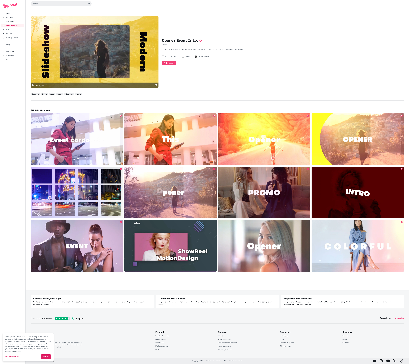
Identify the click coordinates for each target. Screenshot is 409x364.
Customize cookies (12, 357)
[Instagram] (381, 361)
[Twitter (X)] (395, 361)
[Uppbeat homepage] (13, 5)
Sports (78, 94)
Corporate (35, 94)
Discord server (286, 346)
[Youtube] (388, 361)
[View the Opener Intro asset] (77, 139)
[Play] (33, 85)
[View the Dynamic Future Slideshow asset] (170, 192)
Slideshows (69, 94)
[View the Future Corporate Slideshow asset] (77, 192)
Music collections (224, 339)
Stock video (160, 343)
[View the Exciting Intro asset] (357, 139)
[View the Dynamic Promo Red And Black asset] (357, 192)
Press (344, 339)
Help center (284, 336)
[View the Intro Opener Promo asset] (77, 245)
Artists (220, 336)
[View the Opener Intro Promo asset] (170, 245)
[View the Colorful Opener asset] (264, 245)
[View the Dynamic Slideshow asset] (264, 192)
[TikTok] (401, 361)
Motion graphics (161, 346)
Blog (282, 339)
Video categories (224, 346)
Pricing (345, 336)
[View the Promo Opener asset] (357, 245)
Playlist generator (225, 349)
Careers (345, 343)
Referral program (287, 343)
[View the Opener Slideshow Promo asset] (170, 139)
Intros (52, 94)
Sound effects (160, 339)
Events (44, 94)
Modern (59, 94)
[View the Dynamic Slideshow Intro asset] (264, 139)
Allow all (46, 357)
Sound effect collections (227, 343)
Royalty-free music (163, 336)
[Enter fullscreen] (156, 85)
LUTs (157, 349)
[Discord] (374, 361)
